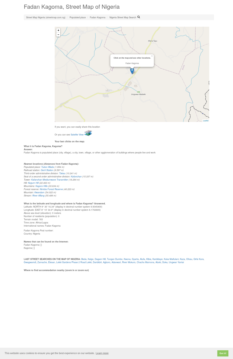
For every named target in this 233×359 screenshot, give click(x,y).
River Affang (38, 195)
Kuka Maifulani (171, 259)
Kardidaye (157, 259)
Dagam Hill (100, 259)
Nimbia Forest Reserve (51, 189)
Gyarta (135, 259)
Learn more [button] (102, 353)
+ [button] (58, 30)
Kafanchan (76, 176)
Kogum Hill (33, 182)
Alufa (142, 259)
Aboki (158, 262)
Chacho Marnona (145, 262)
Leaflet (205, 120)
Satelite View (77, 134)
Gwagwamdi (30, 262)
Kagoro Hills (42, 186)
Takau (62, 173)
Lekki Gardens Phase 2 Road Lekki (74, 262)
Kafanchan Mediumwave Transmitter (49, 179)
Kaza (182, 259)
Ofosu (189, 259)
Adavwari (116, 262)
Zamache (42, 262)
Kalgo (91, 259)
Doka (165, 262)
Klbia (148, 259)
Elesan (51, 262)
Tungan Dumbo (115, 259)
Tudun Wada (47, 166)
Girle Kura (199, 259)
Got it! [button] (223, 353)
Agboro (106, 262)
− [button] (58, 34)
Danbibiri (97, 262)
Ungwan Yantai (176, 262)
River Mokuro (129, 262)
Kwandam (39, 192)
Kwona (127, 259)
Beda (84, 259)
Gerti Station (47, 170)
